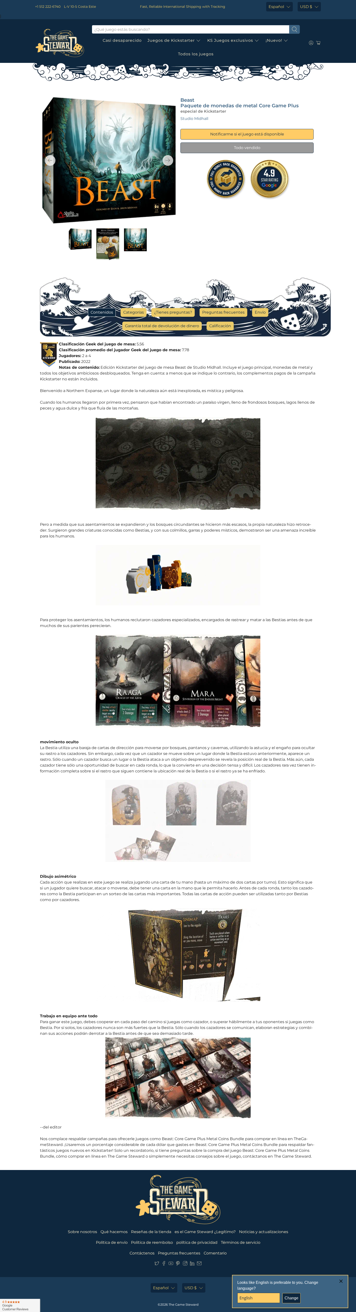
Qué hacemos (114, 1231)
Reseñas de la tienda (151, 1231)
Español (276, 6)
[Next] (168, 160)
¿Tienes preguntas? (173, 312)
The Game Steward (184, 1304)
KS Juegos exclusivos (230, 40)
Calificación (220, 326)
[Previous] (50, 160)
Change (291, 1298)
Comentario (215, 1253)
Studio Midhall (194, 118)
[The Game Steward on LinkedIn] (192, 1264)
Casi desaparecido (122, 40)
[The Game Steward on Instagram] (185, 1264)
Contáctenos (142, 1253)
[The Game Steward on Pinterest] (178, 1264)
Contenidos (102, 312)
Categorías (133, 312)
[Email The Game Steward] (199, 1264)
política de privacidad (196, 1242)
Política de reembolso (152, 1242)
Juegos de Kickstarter (171, 40)
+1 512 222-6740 (48, 6)
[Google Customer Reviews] (20, 1305)
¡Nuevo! (274, 40)
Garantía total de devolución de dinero (162, 326)
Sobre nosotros (82, 1231)
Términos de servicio (240, 1242)
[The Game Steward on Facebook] (164, 1264)
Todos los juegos (196, 54)
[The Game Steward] (60, 43)
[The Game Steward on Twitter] (157, 1264)
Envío (260, 312)
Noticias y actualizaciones (263, 1231)
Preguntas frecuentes (223, 312)
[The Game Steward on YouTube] (171, 1264)
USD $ (306, 6)
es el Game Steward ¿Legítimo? (205, 1231)
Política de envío (112, 1242)
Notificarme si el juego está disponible (247, 134)
